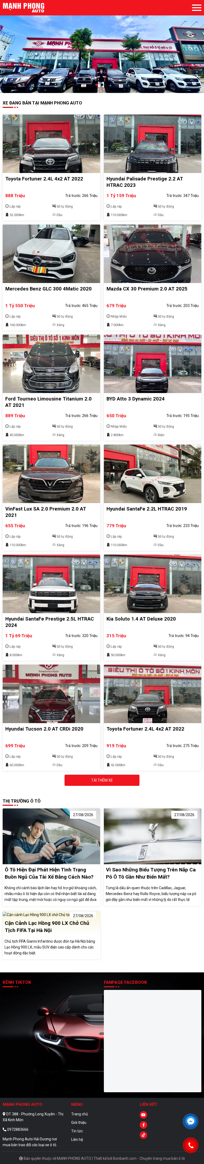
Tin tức (77, 1131)
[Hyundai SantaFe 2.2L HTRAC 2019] (152, 474)
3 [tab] (107, 85)
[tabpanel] (102, 46)
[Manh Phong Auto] (32, 8)
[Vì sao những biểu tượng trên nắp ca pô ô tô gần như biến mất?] (152, 836)
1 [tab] (96, 85)
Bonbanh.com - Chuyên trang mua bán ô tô (149, 1158)
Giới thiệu (78, 1122)
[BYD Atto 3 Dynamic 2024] (152, 364)
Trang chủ (79, 1114)
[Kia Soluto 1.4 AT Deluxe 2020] (152, 584)
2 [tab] (102, 85)
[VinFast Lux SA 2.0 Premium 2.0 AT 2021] (51, 474)
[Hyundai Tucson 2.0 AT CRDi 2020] (51, 694)
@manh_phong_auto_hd (24, 993)
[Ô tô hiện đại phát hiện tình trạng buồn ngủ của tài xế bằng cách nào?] (51, 836)
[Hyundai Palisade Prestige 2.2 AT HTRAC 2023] (152, 144)
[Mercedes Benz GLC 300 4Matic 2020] (51, 254)
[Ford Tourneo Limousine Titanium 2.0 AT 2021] (51, 364)
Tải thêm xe (102, 780)
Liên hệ (77, 1139)
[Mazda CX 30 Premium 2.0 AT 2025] (152, 254)
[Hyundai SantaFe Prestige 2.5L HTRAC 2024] (51, 584)
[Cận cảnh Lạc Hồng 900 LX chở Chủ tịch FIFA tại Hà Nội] (49, 914)
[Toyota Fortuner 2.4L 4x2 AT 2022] (51, 144)
